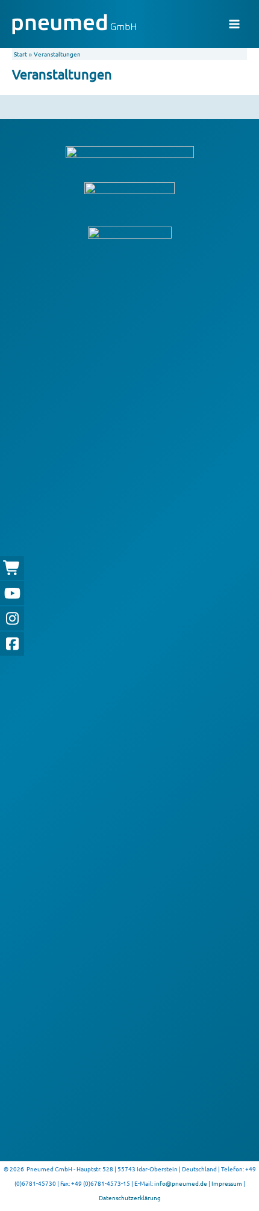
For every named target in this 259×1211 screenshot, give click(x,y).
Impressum (226, 1183)
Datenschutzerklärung (130, 1197)
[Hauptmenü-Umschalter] (234, 24)
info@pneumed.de (180, 1183)
